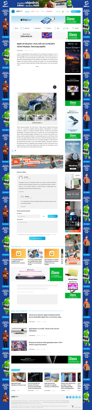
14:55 (27, 178)
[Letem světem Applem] (17, 11)
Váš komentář (20, 219)
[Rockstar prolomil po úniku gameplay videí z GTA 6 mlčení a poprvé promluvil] (19, 346)
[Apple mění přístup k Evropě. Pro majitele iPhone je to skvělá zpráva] (51, 377)
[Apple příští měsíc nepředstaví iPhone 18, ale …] (18, 377)
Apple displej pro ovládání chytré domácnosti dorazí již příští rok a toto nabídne (51, 262)
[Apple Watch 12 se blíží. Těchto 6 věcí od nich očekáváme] (19, 332)
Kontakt (58, 11)
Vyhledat (75, 11)
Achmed (26, 177)
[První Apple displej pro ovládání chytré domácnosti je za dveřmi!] (18, 253)
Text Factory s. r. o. (25, 400)
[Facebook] (67, 397)
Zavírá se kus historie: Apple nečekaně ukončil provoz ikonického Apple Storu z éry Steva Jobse (45, 316)
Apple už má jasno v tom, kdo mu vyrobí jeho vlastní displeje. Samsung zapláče (36, 45)
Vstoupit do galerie (36, 122)
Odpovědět (21, 191)
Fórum (32, 11)
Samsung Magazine (15, 406)
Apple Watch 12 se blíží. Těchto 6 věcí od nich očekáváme (44, 330)
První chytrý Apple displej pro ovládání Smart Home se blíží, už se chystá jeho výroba (35, 262)
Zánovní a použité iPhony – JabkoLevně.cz (29, 407)
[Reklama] (5, 4)
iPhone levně (17, 407)
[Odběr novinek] (63, 12)
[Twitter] (70, 397)
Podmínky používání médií (22, 402)
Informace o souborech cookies (49, 402)
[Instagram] (73, 397)
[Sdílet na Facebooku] (12, 150)
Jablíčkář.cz (21, 406)
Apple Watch (32, 335)
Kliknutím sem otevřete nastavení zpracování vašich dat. (31, 403)
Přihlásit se (52, 216)
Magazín (27, 11)
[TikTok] (76, 397)
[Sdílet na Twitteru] (15, 150)
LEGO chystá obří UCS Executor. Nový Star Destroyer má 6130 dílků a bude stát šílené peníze (34, 386)
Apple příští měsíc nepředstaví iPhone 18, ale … (18, 385)
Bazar (37, 11)
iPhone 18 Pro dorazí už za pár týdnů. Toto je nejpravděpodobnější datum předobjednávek (68, 386)
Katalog (43, 11)
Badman (27, 196)
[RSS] (79, 397)
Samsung (13, 151)
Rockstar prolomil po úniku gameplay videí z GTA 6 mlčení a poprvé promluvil (45, 343)
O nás (19, 403)
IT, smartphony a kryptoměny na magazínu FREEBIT (34, 406)
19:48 (28, 198)
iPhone (13, 390)
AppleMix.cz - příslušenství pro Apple (52, 406)
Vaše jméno (19, 213)
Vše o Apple (20, 50)
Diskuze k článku (21, 172)
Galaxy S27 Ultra (40, 407)
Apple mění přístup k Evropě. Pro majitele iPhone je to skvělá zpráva (51, 385)
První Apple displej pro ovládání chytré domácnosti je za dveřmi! (18, 261)
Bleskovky (49, 11)
